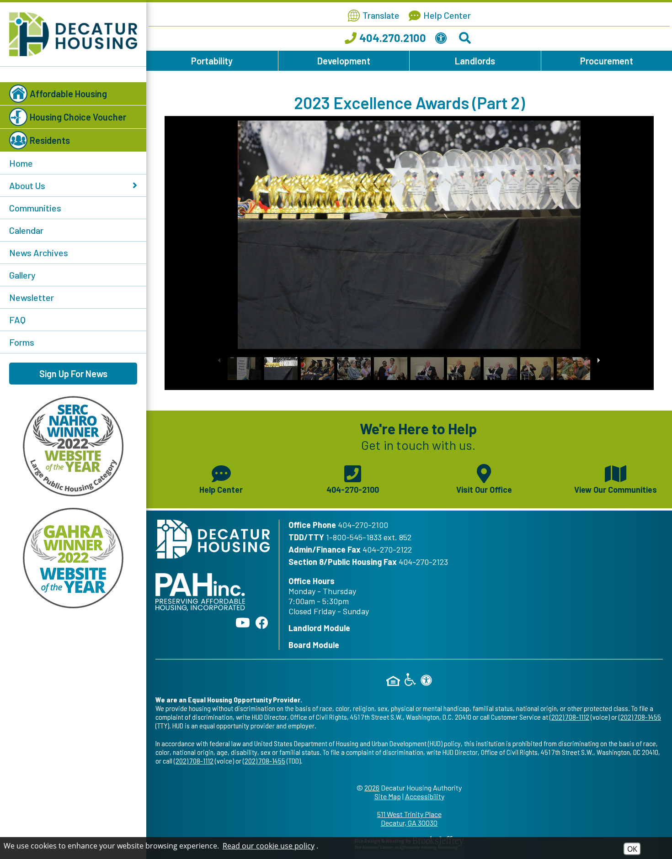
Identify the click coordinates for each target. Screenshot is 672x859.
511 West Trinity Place (409, 818)
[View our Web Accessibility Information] (442, 39)
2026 (371, 787)
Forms (21, 342)
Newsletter (31, 297)
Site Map (387, 796)
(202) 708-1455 (640, 716)
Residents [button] (50, 140)
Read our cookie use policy (269, 846)
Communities (35, 207)
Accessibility (424, 796)
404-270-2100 (363, 525)
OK (632, 849)
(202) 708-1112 (569, 716)
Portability (212, 60)
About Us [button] (27, 185)
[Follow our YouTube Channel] (242, 622)
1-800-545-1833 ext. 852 (368, 537)
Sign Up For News (73, 373)
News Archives (38, 252)
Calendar (26, 230)
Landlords (475, 60)
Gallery (22, 274)
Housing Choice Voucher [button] (78, 116)
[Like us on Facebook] (262, 622)
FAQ (17, 319)
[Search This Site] (466, 39)
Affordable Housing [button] (68, 93)
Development (343, 60)
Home (21, 163)
